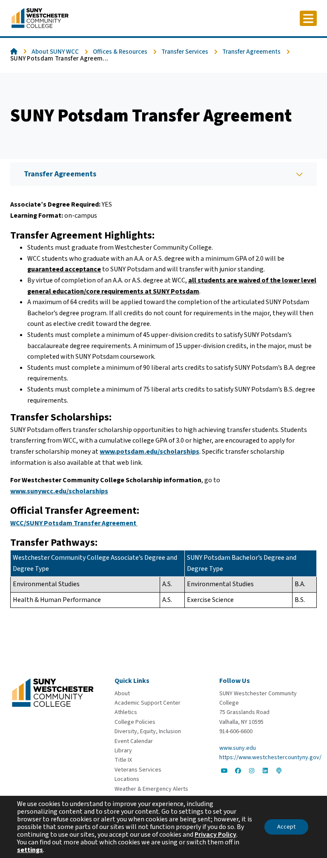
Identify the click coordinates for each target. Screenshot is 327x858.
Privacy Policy (215, 834)
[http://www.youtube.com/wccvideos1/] (224, 770)
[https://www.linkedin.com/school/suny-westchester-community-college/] (265, 770)
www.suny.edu (237, 748)
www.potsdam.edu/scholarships (149, 451)
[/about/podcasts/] (279, 770)
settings (30, 850)
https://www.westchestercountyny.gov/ (270, 757)
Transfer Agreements (251, 52)
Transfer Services (184, 52)
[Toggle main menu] (308, 18)
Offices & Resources (120, 52)
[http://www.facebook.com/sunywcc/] (238, 770)
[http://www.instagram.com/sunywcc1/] (252, 770)
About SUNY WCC (55, 52)
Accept (286, 827)
